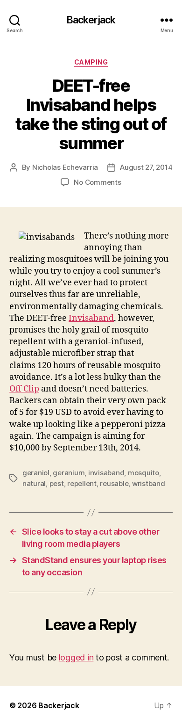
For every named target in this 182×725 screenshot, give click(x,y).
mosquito (143, 472)
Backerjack (91, 20)
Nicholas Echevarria (65, 167)
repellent (82, 483)
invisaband (106, 472)
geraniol (35, 472)
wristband (148, 483)
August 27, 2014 (146, 167)
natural (34, 483)
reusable (114, 483)
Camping (91, 62)
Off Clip (24, 389)
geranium (68, 472)
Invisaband (91, 318)
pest (56, 483)
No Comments (97, 182)
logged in (76, 657)
